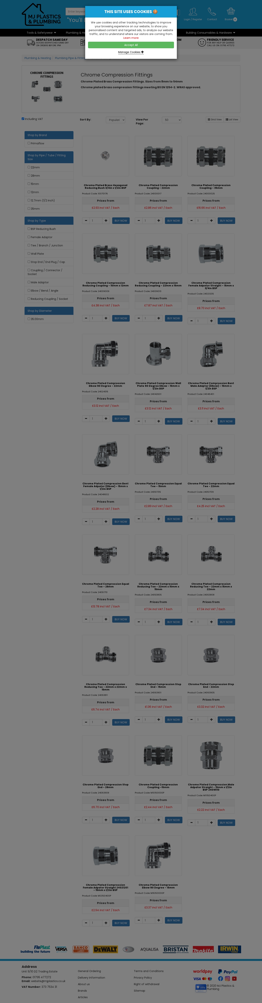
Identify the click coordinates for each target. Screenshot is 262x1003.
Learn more (131, 38)
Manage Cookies (129, 52)
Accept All (131, 45)
